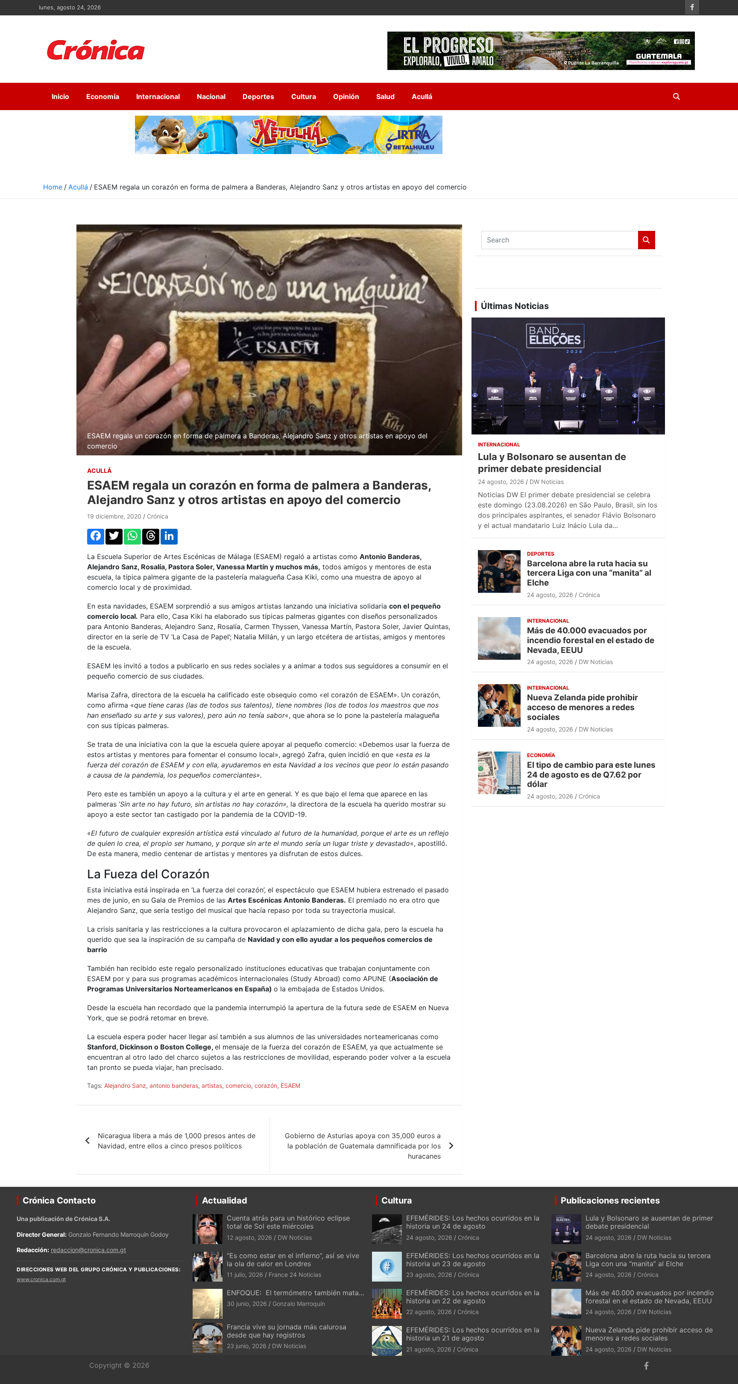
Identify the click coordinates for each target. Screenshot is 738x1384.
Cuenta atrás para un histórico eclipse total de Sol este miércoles (288, 1222)
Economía (102, 96)
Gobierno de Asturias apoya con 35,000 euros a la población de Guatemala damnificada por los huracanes (363, 1145)
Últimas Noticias (515, 306)
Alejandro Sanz (125, 1085)
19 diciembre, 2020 (114, 516)
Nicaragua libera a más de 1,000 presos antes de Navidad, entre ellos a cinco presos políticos (176, 1140)
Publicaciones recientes (610, 1200)
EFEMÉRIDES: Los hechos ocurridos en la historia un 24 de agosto (472, 1222)
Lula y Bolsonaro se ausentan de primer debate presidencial (649, 1222)
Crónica (157, 516)
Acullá (422, 96)
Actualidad (224, 1200)
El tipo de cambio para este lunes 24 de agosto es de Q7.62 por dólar (591, 775)
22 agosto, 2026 (429, 1311)
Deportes (258, 96)
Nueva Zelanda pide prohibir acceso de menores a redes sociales (582, 707)
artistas (212, 1085)
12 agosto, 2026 (249, 1237)
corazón (266, 1085)
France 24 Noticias (295, 1274)
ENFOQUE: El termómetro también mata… (295, 1292)
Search (646, 240)
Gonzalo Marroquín (298, 1303)
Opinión (346, 96)
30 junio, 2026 (247, 1303)
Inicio (60, 96)
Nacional (211, 96)
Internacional (158, 96)
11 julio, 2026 (245, 1274)
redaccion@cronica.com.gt (88, 1249)
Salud (385, 96)
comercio (238, 1085)
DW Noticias (547, 481)
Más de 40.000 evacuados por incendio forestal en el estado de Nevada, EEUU (590, 640)
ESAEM (290, 1085)
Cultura (303, 96)
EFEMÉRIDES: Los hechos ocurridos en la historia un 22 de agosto (472, 1296)
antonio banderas (173, 1085)
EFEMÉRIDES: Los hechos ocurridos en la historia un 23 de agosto (472, 1259)
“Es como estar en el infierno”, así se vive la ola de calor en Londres (293, 1259)
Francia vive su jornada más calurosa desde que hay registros (286, 1331)
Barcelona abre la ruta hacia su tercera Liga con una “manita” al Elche (589, 573)
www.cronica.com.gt (41, 1279)
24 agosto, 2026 (501, 481)
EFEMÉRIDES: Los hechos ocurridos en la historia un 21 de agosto (472, 1334)
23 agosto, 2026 (429, 1274)
